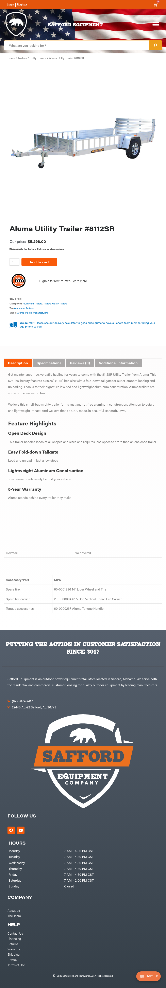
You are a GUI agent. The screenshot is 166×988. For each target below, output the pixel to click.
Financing (14, 938)
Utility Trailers (38, 58)
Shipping (13, 954)
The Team (14, 915)
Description (18, 362)
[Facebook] (11, 830)
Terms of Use (16, 964)
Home (11, 58)
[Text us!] (148, 977)
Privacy (12, 959)
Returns (12, 943)
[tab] (18, 363)
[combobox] (76, 45)
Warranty (13, 949)
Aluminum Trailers (32, 303)
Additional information (118, 362)
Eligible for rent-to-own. (63, 281)
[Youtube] (20, 830)
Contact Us (15, 933)
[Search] (155, 45)
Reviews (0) (80, 362)
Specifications (49, 362)
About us (13, 910)
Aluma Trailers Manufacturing (33, 312)
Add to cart (39, 262)
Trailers (22, 58)
